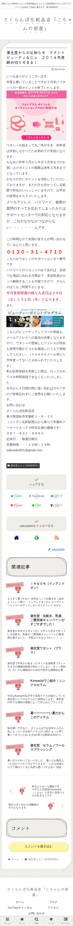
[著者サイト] (16, 538)
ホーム (20, 901)
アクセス (53, 907)
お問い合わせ (36, 913)
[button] (65, 560)
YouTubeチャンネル (20, 907)
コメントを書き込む (39, 846)
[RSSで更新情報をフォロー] (57, 538)
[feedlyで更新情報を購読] (36, 538)
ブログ (53, 901)
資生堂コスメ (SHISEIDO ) (25, 465)
